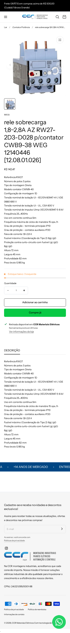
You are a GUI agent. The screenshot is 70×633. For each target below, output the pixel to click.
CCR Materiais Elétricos (23, 623)
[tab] (9, 104)
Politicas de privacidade (14, 540)
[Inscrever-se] (62, 529)
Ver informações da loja (21, 331)
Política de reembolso (37, 609)
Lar (5, 27)
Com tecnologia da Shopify (46, 623)
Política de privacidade (14, 609)
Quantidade (10, 283)
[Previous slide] (10, 64)
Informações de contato (14, 614)
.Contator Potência (21, 27)
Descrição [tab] (12, 350)
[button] (5, 17)
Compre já (35, 312)
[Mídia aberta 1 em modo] (60, 40)
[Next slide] (60, 64)
